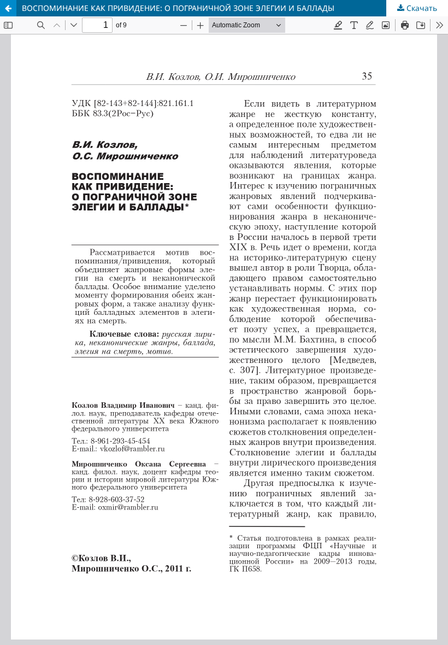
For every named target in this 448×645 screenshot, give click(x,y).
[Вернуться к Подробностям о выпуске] (8, 8)
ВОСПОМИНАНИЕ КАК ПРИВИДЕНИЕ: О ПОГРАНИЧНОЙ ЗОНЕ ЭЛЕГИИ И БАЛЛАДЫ (178, 8)
